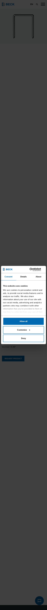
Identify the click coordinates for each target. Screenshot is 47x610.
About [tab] (38, 277)
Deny (23, 338)
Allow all (23, 321)
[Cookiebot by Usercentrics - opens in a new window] (33, 269)
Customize (22, 330)
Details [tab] (23, 277)
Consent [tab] (8, 277)
